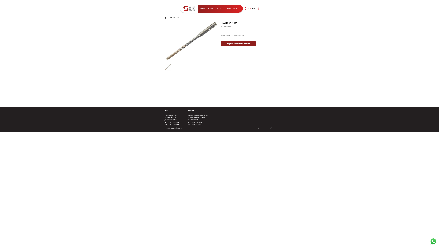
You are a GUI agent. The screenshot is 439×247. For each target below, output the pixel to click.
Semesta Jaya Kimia (189, 8)
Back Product (172, 18)
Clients (228, 8)
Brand (210, 8)
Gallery (219, 8)
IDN (249, 8)
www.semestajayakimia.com (173, 128)
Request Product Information (238, 44)
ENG (254, 8)
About (203, 8)
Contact (237, 8)
